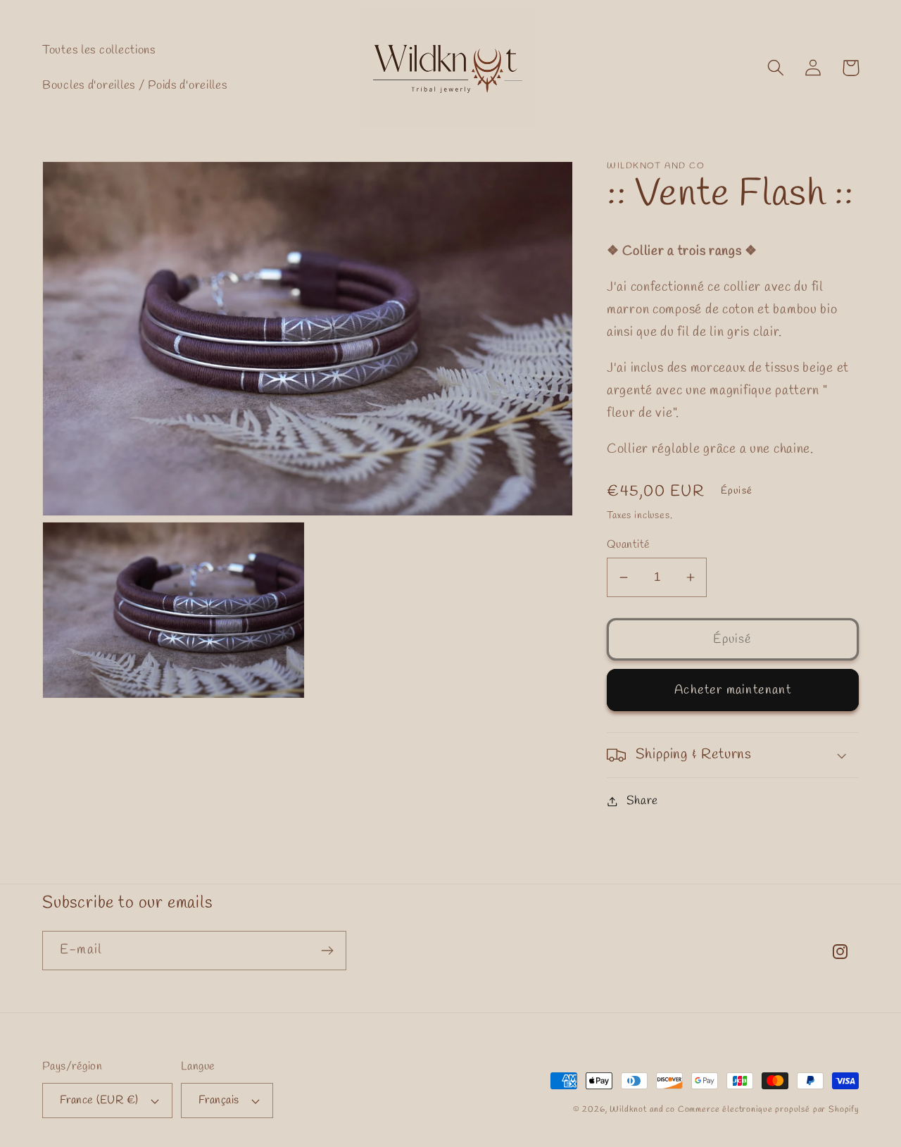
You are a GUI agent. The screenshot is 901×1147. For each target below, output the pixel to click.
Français (219, 1100)
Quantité (628, 544)
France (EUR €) (99, 1100)
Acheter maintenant (732, 690)
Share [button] (642, 801)
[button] (776, 68)
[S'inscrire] (327, 950)
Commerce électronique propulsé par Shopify (768, 1109)
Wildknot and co (643, 1109)
